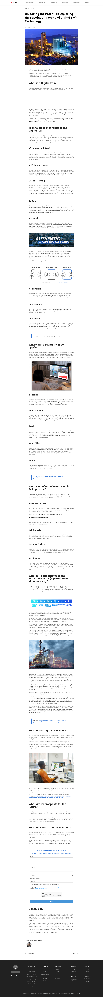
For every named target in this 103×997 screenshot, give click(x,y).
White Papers (73, 971)
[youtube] (11, 975)
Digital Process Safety (31, 981)
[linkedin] (14, 975)
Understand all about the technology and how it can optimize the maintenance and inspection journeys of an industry (50, 721)
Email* (31, 862)
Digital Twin (45, 971)
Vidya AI (45, 969)
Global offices (88, 976)
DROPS (31, 986)
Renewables (57, 978)
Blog (74, 969)
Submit (51, 901)
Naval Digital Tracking (31, 979)
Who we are (87, 969)
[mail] (19, 975)
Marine (57, 973)
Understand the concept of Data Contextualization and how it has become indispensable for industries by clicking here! (50, 796)
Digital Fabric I (29, 974)
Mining (57, 976)
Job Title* (32, 873)
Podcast (73, 974)
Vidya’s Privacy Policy (57, 887)
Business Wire (52, 812)
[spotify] (16, 975)
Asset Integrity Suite (31, 969)
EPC (58, 971)
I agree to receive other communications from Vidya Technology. (45, 884)
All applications (31, 971)
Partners (88, 971)
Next (74, 954)
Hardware (45, 978)
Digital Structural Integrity (31, 976)
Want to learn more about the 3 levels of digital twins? (46, 336)
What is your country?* (35, 878)
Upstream (58, 969)
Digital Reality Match (31, 983)
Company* (32, 867)
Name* (31, 856)
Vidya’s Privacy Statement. (41, 888)
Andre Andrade (38, 940)
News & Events (88, 974)
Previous (30, 954)
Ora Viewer (45, 980)
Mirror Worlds (32, 112)
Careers (87, 981)
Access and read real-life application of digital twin (43, 932)
